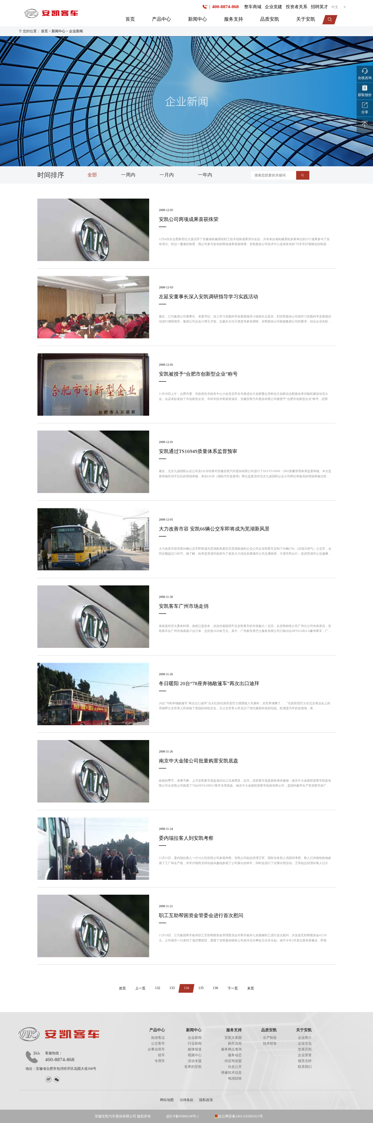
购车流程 (235, 1043)
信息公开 (235, 1067)
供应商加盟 (233, 1061)
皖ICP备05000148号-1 (182, 1116)
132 (157, 988)
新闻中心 (197, 19)
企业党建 (273, 6)
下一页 (233, 988)
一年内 (205, 174)
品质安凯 (269, 19)
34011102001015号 (249, 1116)
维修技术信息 (231, 1073)
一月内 (167, 174)
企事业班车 (156, 1049)
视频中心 (195, 1055)
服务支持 (233, 19)
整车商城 (252, 6)
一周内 (128, 174)
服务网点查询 (231, 1049)
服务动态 (235, 1055)
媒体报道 (195, 1049)
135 (201, 988)
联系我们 (305, 1067)
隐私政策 (206, 1100)
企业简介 (305, 1038)
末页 (250, 988)
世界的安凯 (193, 1067)
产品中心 (161, 19)
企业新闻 (76, 31)
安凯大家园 (233, 1038)
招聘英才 (319, 6)
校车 (161, 1055)
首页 (130, 19)
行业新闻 (195, 1043)
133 (172, 988)
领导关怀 (305, 1061)
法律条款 (186, 1100)
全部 (92, 174)
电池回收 (235, 1078)
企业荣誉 (305, 1055)
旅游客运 (158, 1038)
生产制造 (270, 1038)
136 (215, 988)
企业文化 (305, 1043)
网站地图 (167, 1100)
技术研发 (270, 1043)
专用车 (160, 1061)
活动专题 (195, 1061)
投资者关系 (296, 6)
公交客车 (158, 1043)
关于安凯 (305, 19)
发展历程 (305, 1049)
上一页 (140, 988)
